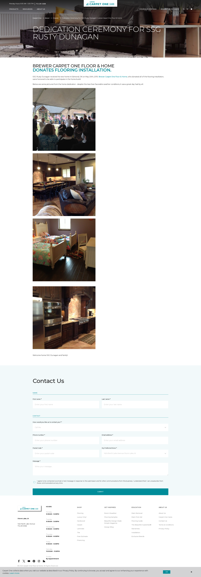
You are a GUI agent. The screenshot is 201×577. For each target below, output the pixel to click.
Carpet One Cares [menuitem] (165, 517)
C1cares (56, 18)
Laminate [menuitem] (80, 529)
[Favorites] (187, 9)
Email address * (107, 435)
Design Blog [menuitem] (109, 527)
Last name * (106, 399)
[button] (184, 9)
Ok (167, 572)
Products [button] (13, 9)
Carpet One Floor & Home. (33, 566)
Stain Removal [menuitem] (136, 513)
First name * (37, 399)
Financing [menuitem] (81, 540)
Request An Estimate (170, 9)
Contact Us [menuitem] (163, 521)
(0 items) (191, 9)
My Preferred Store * (109, 448)
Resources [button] (27, 9)
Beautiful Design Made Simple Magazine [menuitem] (113, 522)
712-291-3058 (41, 4)
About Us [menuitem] (162, 513)
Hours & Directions (148, 9)
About (47, 18)
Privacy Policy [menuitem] (164, 529)
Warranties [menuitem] (135, 529)
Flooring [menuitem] (80, 513)
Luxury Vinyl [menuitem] (81, 517)
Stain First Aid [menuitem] (136, 517)
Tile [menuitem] (78, 533)
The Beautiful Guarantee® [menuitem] (141, 525)
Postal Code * (37, 448)
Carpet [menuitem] (79, 525)
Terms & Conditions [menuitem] (166, 525)
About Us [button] (41, 9)
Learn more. (14, 573)
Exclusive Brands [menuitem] (137, 536)
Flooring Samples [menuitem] (110, 517)
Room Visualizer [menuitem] (110, 513)
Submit (100, 492)
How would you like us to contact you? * (47, 422)
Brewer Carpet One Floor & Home (113, 77)
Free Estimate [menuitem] (82, 536)
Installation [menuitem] (135, 533)
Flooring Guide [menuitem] (137, 521)
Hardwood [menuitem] (81, 521)
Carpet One (37, 18)
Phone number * (39, 435)
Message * (36, 461)
